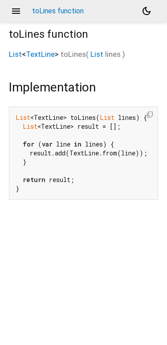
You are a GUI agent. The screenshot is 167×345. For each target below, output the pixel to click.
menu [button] (16, 11)
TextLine (40, 54)
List (15, 54)
